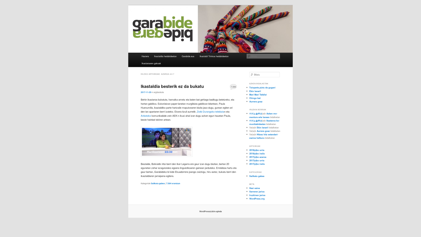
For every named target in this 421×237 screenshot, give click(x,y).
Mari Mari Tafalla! (258, 94)
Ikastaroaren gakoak (151, 63)
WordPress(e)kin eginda (210, 211)
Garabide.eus (188, 56)
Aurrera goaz (255, 101)
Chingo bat (254, 98)
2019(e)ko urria (256, 150)
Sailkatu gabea (158, 183)
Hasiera (145, 56)
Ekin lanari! (255, 91)
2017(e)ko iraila (257, 163)
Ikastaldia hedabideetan (165, 56)
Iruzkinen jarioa (257, 195)
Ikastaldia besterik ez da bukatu (172, 86)
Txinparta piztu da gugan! (262, 87)
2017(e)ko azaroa (257, 156)
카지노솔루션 (255, 113)
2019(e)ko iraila (257, 153)
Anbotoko (146, 115)
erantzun (173, 183)
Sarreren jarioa (256, 191)
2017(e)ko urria (256, 160)
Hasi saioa (254, 188)
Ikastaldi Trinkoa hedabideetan (214, 56)
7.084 (233, 86)
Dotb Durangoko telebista (210, 111)
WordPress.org (257, 198)
